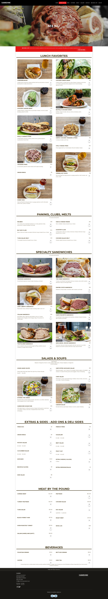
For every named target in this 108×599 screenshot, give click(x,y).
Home (57, 2)
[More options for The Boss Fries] (50, 167)
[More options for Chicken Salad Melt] (89, 240)
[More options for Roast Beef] (89, 520)
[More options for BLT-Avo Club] (50, 232)
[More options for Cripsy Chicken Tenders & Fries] (89, 140)
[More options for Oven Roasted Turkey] (50, 528)
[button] (34, 73)
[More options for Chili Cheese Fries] (89, 148)
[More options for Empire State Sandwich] (89, 290)
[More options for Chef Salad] (89, 379)
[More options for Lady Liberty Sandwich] (50, 309)
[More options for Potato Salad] (50, 443)
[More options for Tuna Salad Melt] (50, 240)
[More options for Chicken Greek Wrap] (89, 83)
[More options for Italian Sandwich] (50, 317)
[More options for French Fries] (89, 429)
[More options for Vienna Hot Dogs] (89, 175)
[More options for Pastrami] (89, 496)
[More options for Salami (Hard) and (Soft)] (50, 536)
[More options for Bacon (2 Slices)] (50, 469)
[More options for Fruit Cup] (89, 451)
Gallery (82, 2)
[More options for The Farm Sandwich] (89, 281)
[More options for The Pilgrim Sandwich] (50, 346)
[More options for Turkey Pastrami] (50, 504)
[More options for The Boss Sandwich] (50, 281)
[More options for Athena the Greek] (50, 400)
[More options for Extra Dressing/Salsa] (89, 470)
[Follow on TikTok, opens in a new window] (19, 587)
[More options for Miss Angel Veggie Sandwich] (89, 345)
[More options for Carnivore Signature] (50, 408)
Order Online (62, 2)
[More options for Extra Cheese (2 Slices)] (89, 462)
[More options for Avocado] (50, 461)
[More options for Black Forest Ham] (50, 520)
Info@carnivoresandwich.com (23, 581)
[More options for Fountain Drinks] (50, 555)
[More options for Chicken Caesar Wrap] (50, 111)
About (77, 2)
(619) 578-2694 (19, 579)
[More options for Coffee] (50, 563)
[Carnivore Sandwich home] (6, 2)
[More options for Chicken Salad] (89, 504)
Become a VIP (94, 2)
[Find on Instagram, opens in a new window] (18, 587)
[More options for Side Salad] (50, 477)
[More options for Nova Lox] (89, 528)
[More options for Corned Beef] (50, 496)
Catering (73, 2)
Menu (68, 2)
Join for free (81, 49)
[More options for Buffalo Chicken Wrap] (89, 112)
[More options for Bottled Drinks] (89, 555)
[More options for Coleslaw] (89, 435)
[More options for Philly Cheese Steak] (50, 139)
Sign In (100, 2)
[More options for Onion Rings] (50, 175)
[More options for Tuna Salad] (50, 512)
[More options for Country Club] (89, 232)
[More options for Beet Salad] (89, 443)
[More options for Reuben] (50, 224)
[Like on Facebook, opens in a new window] (17, 587)
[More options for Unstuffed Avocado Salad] (89, 370)
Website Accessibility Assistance (54, 592)
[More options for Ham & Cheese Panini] (89, 224)
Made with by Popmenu (30, 569)
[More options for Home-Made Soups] (50, 368)
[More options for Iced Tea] (89, 563)
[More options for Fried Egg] (50, 429)
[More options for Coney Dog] (50, 202)
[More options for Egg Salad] (89, 510)
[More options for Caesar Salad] (89, 407)
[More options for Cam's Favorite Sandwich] (89, 317)
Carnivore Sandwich (83, 575)
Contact (88, 2)
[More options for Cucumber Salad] (50, 451)
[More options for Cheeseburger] (50, 83)
